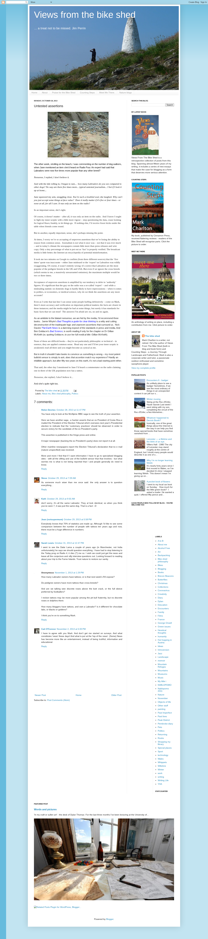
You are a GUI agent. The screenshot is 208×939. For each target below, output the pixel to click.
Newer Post (40, 695)
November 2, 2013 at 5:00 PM (71, 629)
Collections (163, 587)
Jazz (160, 653)
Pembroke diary (165, 723)
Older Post (116, 695)
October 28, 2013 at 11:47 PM (70, 410)
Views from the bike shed (85, 15)
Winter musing (153, 399)
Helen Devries (48, 410)
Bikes (160, 565)
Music (160, 677)
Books (161, 572)
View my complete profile (143, 368)
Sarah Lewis (47, 543)
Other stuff (163, 705)
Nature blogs (125, 92)
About (45, 92)
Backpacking (164, 555)
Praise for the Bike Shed (63, 92)
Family (161, 612)
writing (161, 777)
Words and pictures (45, 809)
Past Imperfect (165, 713)
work (160, 773)
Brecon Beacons (166, 576)
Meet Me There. (107, 92)
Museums (162, 674)
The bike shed (152, 336)
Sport (160, 751)
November (163, 698)
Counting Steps (87, 92)
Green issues (164, 626)
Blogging (162, 569)
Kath (43, 499)
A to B (160, 541)
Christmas (162, 583)
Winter (161, 769)
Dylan (160, 601)
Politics (75, 394)
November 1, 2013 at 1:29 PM (69, 572)
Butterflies (162, 579)
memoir (161, 660)
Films (160, 616)
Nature (161, 694)
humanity (162, 636)
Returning (162, 734)
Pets (160, 727)
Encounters (163, 608)
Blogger (109, 919)
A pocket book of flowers (158, 481)
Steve (44, 478)
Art (159, 552)
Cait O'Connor (48, 629)
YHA (160, 784)
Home (34, 92)
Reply (44, 469)
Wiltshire (162, 766)
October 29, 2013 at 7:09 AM (62, 478)
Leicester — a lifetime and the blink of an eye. (159, 440)
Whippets (162, 762)
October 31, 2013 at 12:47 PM (69, 543)
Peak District (164, 720)
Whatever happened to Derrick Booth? (158, 419)
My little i (162, 681)
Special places (165, 748)
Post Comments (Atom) (58, 700)
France (161, 619)
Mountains (163, 670)
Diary (160, 597)
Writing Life (163, 780)
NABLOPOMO (164, 685)
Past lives (162, 716)
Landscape (163, 657)
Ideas (160, 646)
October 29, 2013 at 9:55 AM (61, 499)
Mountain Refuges (162, 665)
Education (162, 605)
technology (163, 755)
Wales (161, 759)
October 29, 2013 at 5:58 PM (78, 519)
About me (46, 394)
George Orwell (165, 623)
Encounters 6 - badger (157, 380)
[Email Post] (75, 391)
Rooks (161, 738)
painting (161, 709)
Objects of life (164, 702)
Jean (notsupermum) (52, 519)
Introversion (163, 650)
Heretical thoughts (162, 631)
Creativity (162, 594)
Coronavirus (163, 590)
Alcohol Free (164, 548)
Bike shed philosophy (61, 394)
